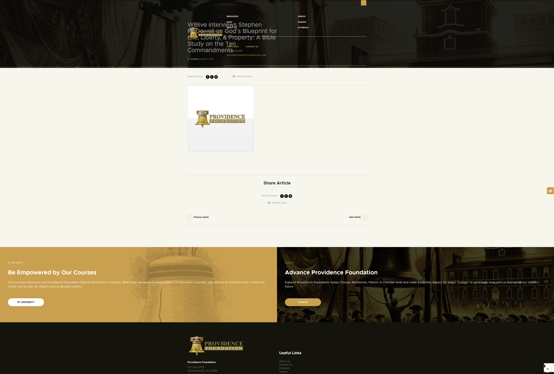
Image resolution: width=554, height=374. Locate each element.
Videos (283, 372)
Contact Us (252, 47)
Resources (232, 16)
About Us (232, 28)
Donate (302, 22)
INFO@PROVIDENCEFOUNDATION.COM (246, 55)
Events (301, 16)
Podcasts (284, 368)
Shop (229, 22)
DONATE (303, 302)
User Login (232, 47)
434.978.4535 (235, 51)
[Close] (363, 2)
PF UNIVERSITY (26, 302)
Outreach (303, 28)
